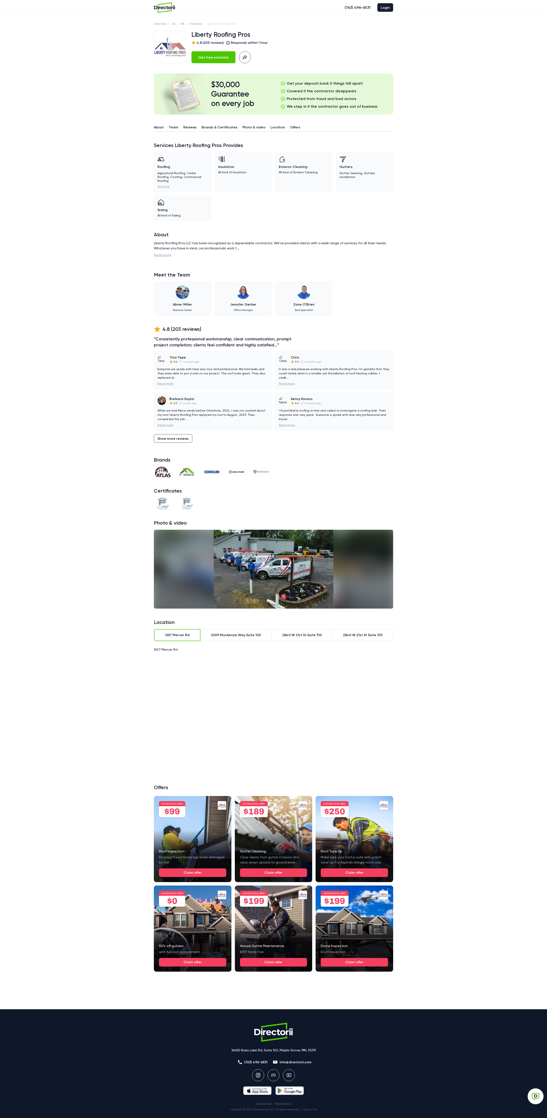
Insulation (226, 167)
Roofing (163, 167)
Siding (162, 210)
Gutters (346, 167)
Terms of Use (263, 1103)
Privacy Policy (283, 1103)
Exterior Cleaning (293, 167)
